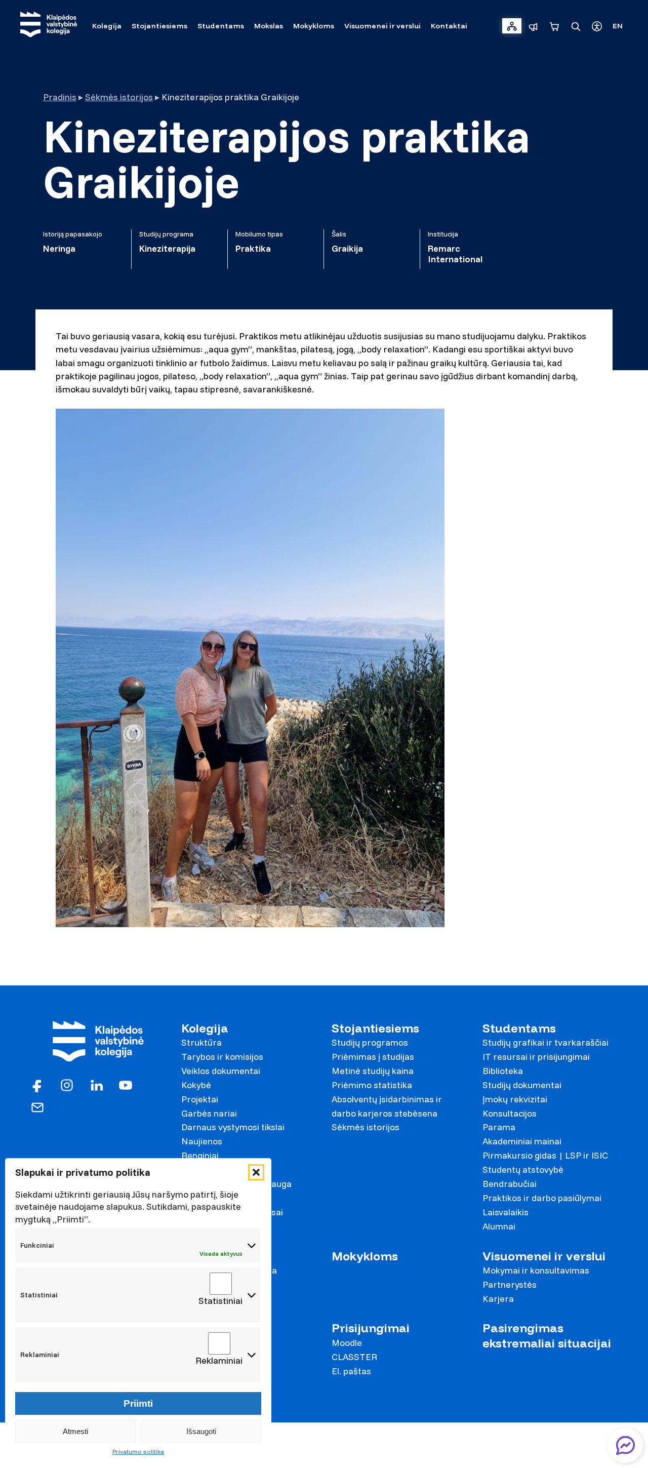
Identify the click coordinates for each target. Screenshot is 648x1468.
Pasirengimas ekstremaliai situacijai (546, 1335)
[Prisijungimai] (511, 25)
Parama (498, 1127)
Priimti (138, 1403)
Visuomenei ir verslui (543, 1256)
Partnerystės (509, 1284)
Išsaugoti (201, 1431)
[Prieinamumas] (596, 25)
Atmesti (75, 1431)
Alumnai (498, 1226)
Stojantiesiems (375, 1028)
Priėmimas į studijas (373, 1056)
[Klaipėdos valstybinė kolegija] (48, 25)
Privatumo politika (138, 1451)
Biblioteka (502, 1071)
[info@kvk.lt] (37, 1106)
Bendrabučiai (509, 1183)
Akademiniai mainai (521, 1141)
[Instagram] (67, 1084)
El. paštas (351, 1371)
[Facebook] (37, 1084)
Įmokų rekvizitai (514, 1099)
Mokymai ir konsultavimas (535, 1270)
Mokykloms (365, 1256)
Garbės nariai (209, 1113)
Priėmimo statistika (372, 1085)
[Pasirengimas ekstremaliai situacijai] (533, 25)
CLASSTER (354, 1357)
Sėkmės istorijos (119, 97)
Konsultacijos (509, 1113)
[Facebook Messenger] (625, 1445)
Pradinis (59, 97)
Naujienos (201, 1141)
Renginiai (200, 1155)
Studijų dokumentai (521, 1085)
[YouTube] (125, 1084)
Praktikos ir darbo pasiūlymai (541, 1198)
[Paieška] (575, 25)
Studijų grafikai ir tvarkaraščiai (545, 1042)
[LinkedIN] (96, 1084)
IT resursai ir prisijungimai (536, 1056)
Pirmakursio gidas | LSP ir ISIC (545, 1155)
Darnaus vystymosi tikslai (233, 1127)
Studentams (519, 1028)
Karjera (498, 1298)
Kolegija (204, 1028)
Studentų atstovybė (522, 1169)
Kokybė (196, 1085)
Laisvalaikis (505, 1212)
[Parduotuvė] (554, 25)
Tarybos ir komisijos (222, 1056)
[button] (256, 1172)
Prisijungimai (371, 1328)
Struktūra (201, 1042)
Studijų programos (370, 1042)
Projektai (199, 1099)
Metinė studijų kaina (373, 1071)
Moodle (347, 1342)
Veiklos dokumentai (220, 1071)
